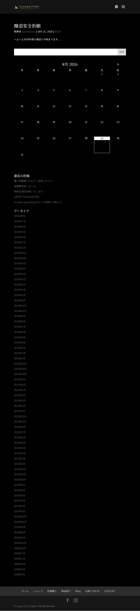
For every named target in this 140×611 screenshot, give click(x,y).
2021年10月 (20, 479)
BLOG (58, 31)
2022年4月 (20, 448)
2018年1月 (19, 574)
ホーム (25, 591)
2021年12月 (20, 469)
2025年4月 (20, 284)
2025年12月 (20, 253)
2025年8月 (20, 268)
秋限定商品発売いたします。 (29, 191)
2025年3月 (20, 289)
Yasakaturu (29, 31)
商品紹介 (66, 591)
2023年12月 (20, 363)
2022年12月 (20, 416)
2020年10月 (20, 522)
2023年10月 (20, 374)
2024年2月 (20, 353)
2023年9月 (20, 379)
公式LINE (109, 591)
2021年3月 (19, 500)
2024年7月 (20, 326)
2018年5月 (19, 569)
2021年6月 (19, 485)
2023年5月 (20, 395)
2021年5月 (19, 490)
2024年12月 (20, 305)
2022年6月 (20, 437)
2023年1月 (19, 411)
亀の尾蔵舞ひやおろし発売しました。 (34, 180)
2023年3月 (20, 405)
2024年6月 (20, 332)
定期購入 (52, 591)
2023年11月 (20, 368)
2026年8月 (20, 216)
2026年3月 (20, 242)
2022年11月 (20, 421)
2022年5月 (20, 442)
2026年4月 (20, 237)
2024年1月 (19, 358)
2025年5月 (20, 279)
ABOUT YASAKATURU (26, 196)
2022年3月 (20, 453)
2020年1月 (19, 537)
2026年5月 (20, 232)
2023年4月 (20, 400)
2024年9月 (20, 316)
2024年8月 (20, 321)
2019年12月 (20, 543)
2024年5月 (20, 337)
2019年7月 (19, 553)
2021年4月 (19, 495)
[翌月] (118, 64)
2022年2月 (20, 458)
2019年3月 (19, 558)
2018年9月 (19, 564)
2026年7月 (20, 221)
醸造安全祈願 (27, 25)
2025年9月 (20, 263)
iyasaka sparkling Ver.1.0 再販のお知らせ (38, 202)
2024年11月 (20, 311)
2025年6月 (20, 274)
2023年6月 (20, 390)
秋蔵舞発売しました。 (26, 186)
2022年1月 (19, 463)
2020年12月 (20, 516)
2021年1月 (19, 511)
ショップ (38, 591)
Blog (78, 591)
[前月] (22, 64)
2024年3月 (20, 347)
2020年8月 (20, 532)
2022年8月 (20, 427)
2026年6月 (20, 226)
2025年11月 (20, 258)
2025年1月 (19, 300)
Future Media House (42, 606)
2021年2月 (19, 506)
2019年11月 (20, 548)
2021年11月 (20, 474)
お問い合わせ (92, 591)
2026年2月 (20, 247)
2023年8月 (20, 384)
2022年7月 (20, 432)
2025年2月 (20, 295)
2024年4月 (20, 342)
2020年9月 (20, 527)
